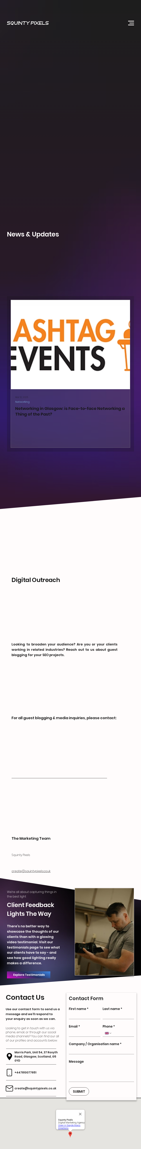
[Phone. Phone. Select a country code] (108, 1032)
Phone (109, 1026)
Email (74, 1026)
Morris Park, (24, 1052)
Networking (22, 401)
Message (76, 1061)
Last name (112, 1009)
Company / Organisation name (95, 1044)
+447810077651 (26, 1072)
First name (79, 1009)
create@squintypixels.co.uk (31, 871)
